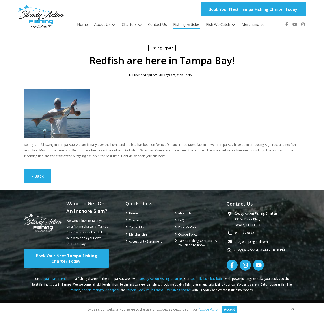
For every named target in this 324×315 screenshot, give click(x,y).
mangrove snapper (106, 290)
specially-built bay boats (207, 278)
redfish (75, 290)
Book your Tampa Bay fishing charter (164, 290)
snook (86, 290)
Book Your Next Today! (66, 258)
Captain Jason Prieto (55, 278)
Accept (229, 309)
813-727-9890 (244, 233)
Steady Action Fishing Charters (161, 278)
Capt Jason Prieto (180, 75)
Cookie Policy (208, 309)
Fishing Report (162, 48)
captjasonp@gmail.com (251, 241)
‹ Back (38, 176)
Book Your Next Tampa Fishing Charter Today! (253, 9)
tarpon (131, 290)
